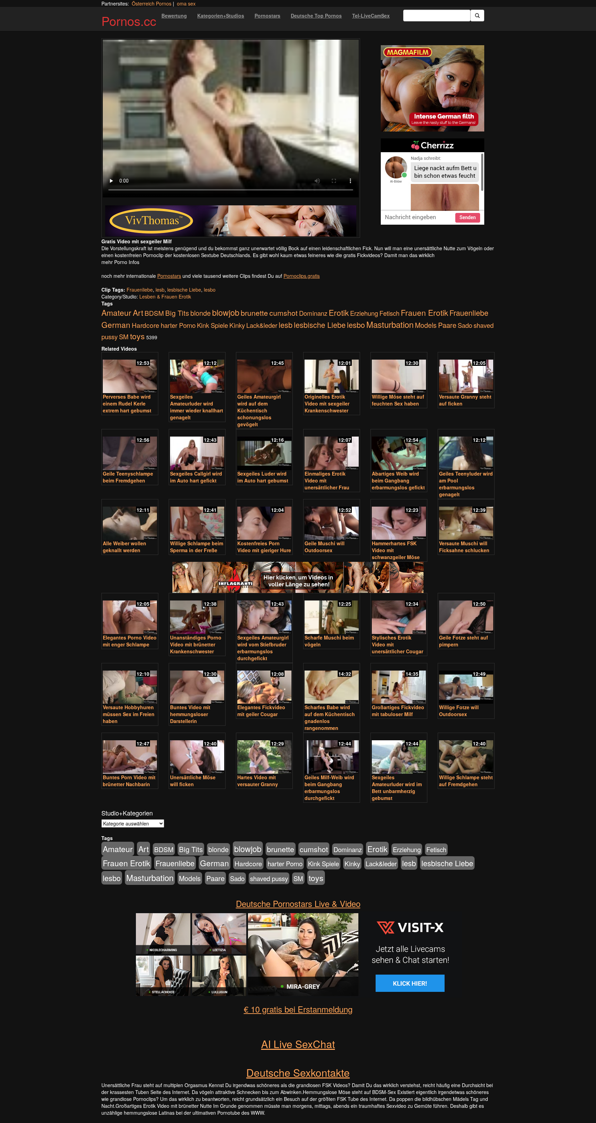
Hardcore (145, 325)
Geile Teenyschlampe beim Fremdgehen (128, 477)
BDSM (154, 313)
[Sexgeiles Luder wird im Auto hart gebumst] (264, 450)
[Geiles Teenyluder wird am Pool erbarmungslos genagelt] (466, 450)
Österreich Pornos (151, 3)
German (115, 324)
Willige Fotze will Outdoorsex (459, 710)
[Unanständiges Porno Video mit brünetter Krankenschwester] (197, 614)
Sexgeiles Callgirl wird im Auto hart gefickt (196, 477)
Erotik (339, 312)
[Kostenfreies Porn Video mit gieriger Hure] (264, 520)
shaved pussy (269, 878)
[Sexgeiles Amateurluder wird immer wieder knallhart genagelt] (197, 373)
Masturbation (390, 324)
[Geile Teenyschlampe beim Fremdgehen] (130, 450)
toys (137, 336)
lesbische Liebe (184, 289)
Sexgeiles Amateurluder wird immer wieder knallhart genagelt (196, 407)
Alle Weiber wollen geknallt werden (124, 547)
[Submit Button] (477, 15)
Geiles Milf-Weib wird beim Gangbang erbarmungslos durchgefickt (329, 787)
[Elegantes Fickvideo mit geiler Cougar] (264, 684)
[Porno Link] (231, 220)
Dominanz (313, 313)
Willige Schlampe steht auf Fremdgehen (466, 781)
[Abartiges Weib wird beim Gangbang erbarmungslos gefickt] (399, 450)
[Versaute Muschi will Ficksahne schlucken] (466, 520)
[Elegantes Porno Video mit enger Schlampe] (130, 614)
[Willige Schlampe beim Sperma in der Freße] (197, 520)
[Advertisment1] (432, 88)
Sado (465, 325)
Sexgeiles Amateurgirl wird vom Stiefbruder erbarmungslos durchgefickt (263, 648)
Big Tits (177, 313)
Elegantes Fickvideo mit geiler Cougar (261, 710)
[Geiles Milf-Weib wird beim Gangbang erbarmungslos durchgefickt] (332, 754)
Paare (447, 325)
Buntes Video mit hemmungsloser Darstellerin (190, 714)
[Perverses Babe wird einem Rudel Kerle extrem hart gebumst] (130, 373)
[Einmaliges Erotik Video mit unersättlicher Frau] (332, 450)
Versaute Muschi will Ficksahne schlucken (464, 547)
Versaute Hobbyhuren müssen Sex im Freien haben (129, 714)
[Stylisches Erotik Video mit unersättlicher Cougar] (399, 614)
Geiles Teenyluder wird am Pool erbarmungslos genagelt (466, 484)
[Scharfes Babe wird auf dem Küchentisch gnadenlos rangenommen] (332, 684)
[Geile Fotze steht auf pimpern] (466, 614)
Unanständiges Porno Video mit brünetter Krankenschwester (195, 644)
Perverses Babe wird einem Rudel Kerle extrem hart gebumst (127, 403)
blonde (200, 313)
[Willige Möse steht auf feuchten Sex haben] (399, 373)
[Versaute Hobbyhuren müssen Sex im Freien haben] (130, 684)
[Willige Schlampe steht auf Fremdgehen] (466, 754)
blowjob (225, 312)
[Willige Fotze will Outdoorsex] (466, 684)
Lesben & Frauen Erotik (165, 296)
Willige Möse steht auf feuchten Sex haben (398, 400)
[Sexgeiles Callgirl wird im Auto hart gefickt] (197, 450)
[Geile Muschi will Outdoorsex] (332, 520)
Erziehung (364, 313)
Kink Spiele (212, 325)
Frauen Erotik (424, 312)
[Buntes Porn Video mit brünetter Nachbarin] (130, 754)
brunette (254, 312)
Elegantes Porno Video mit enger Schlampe (130, 641)
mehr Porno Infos (120, 261)
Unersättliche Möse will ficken (193, 781)
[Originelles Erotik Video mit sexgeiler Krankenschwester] (332, 373)
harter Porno (178, 325)
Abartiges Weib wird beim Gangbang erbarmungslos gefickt (398, 480)
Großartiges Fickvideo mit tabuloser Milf (398, 710)
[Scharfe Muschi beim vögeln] (332, 614)
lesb (160, 289)
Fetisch (389, 313)
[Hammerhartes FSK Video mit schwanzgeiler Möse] (399, 520)
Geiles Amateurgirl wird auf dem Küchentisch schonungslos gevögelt (259, 410)
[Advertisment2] (432, 181)
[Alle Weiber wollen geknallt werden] (130, 520)
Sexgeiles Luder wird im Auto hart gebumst (262, 477)
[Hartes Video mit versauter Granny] (264, 754)
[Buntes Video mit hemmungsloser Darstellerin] (197, 684)
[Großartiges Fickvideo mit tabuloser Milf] (399, 684)
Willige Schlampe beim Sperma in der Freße (196, 547)
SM (124, 336)
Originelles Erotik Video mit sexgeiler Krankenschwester (327, 403)
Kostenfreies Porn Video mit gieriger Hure (264, 547)
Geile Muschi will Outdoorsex (325, 547)
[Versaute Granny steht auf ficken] (466, 373)
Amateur (116, 312)
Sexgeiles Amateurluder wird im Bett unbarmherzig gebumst (397, 787)
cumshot (283, 312)
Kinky (237, 325)
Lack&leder (261, 325)
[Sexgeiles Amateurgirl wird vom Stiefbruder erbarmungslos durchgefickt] (264, 614)
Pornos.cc (128, 20)
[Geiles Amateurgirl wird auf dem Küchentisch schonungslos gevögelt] (264, 373)
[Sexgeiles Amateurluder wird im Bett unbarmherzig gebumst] (399, 754)
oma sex (186, 3)
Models (426, 325)
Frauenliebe (140, 289)
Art (138, 312)
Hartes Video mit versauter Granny (257, 781)
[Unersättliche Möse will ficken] (197, 754)
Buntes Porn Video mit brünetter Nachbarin (129, 781)
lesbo (210, 289)
